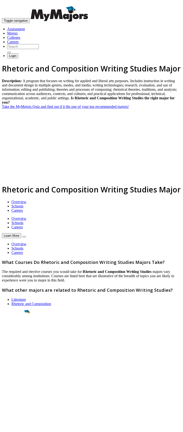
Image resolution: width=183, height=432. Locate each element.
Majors (12, 33)
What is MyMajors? (17, 376)
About (8, 366)
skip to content (171, 3)
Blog (5, 398)
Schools (17, 206)
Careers (13, 42)
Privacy (19, 426)
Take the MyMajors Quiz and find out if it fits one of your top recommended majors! (65, 107)
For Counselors (13, 380)
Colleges (13, 37)
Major (13, 328)
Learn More (11, 235)
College (14, 338)
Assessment (16, 29)
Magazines (10, 389)
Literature (18, 299)
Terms (6, 426)
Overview (18, 202)
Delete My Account (16, 393)
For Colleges (11, 385)
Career (14, 349)
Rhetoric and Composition (31, 304)
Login (12, 56)
